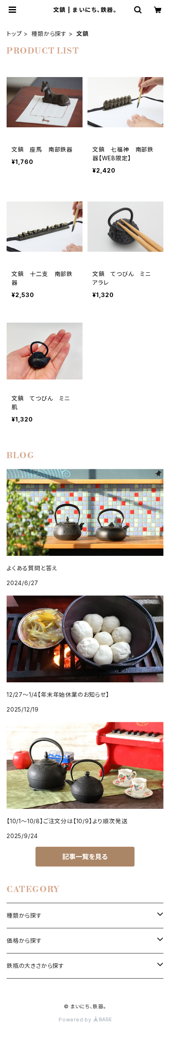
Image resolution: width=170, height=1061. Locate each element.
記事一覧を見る (85, 857)
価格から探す (24, 940)
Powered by (76, 1019)
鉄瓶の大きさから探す (35, 965)
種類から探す (49, 33)
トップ (14, 33)
